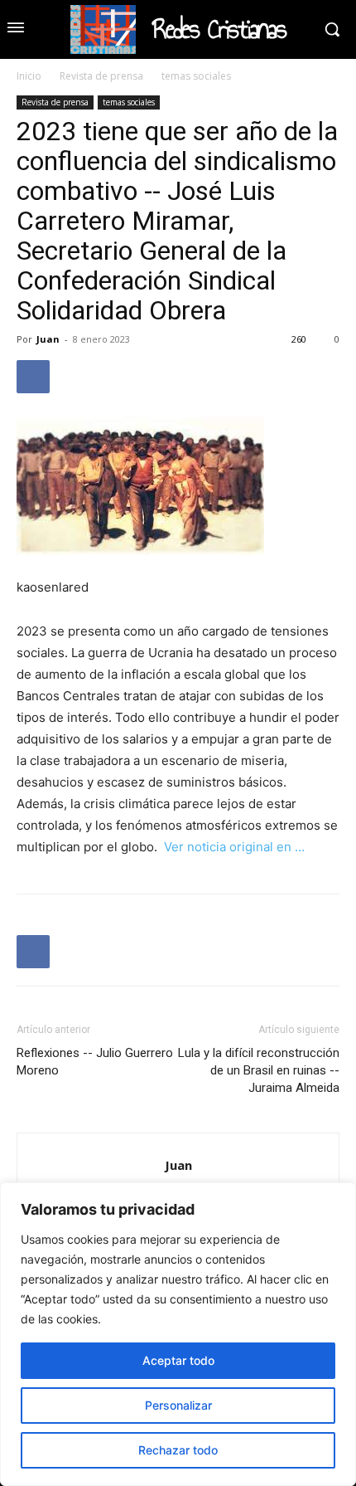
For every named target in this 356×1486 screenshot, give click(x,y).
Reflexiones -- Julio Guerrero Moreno (95, 1061)
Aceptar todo (178, 1360)
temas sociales (196, 76)
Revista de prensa (101, 76)
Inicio (29, 76)
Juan (48, 339)
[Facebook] (33, 376)
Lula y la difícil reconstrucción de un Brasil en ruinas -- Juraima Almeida (258, 1070)
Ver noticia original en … (234, 847)
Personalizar (178, 1405)
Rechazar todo (178, 1450)
